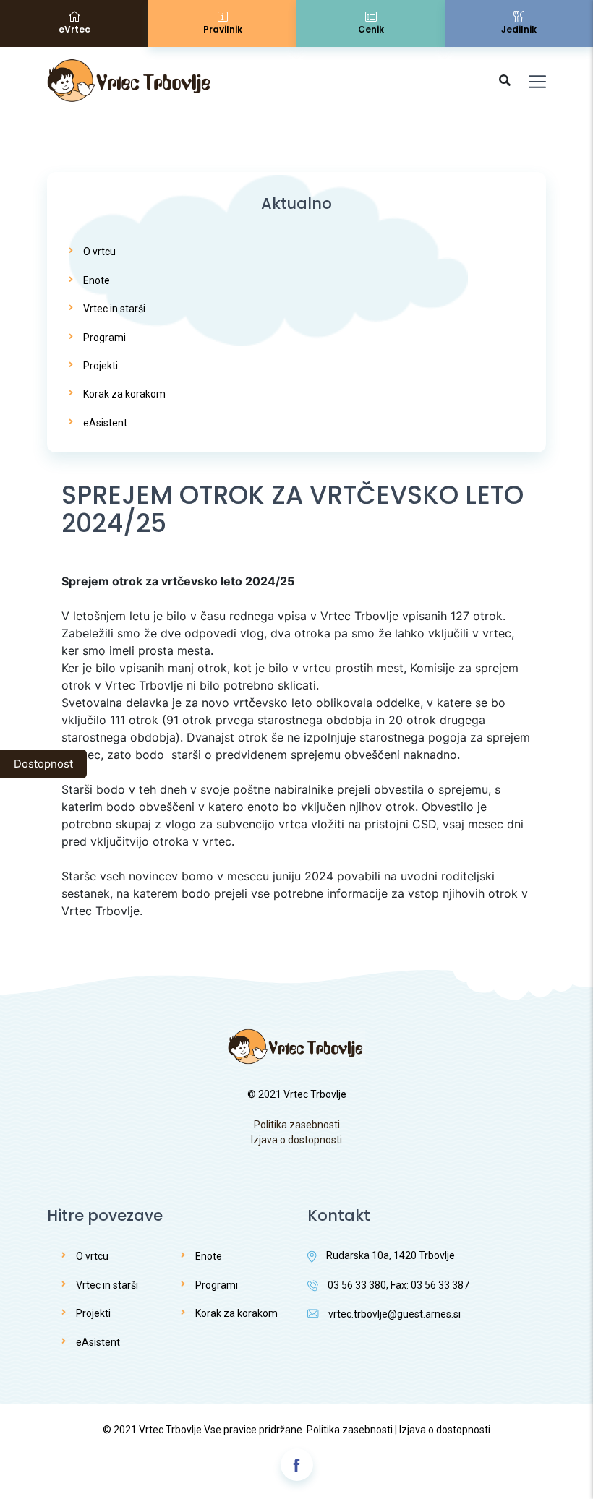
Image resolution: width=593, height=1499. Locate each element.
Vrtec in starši (114, 308)
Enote (96, 280)
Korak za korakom (124, 394)
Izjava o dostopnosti (296, 1140)
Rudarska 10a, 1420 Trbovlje (390, 1255)
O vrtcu (99, 251)
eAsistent (105, 423)
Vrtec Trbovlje (170, 1429)
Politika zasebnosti (297, 1124)
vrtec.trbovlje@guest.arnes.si (394, 1314)
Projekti (100, 365)
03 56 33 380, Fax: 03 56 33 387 (398, 1285)
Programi (104, 337)
